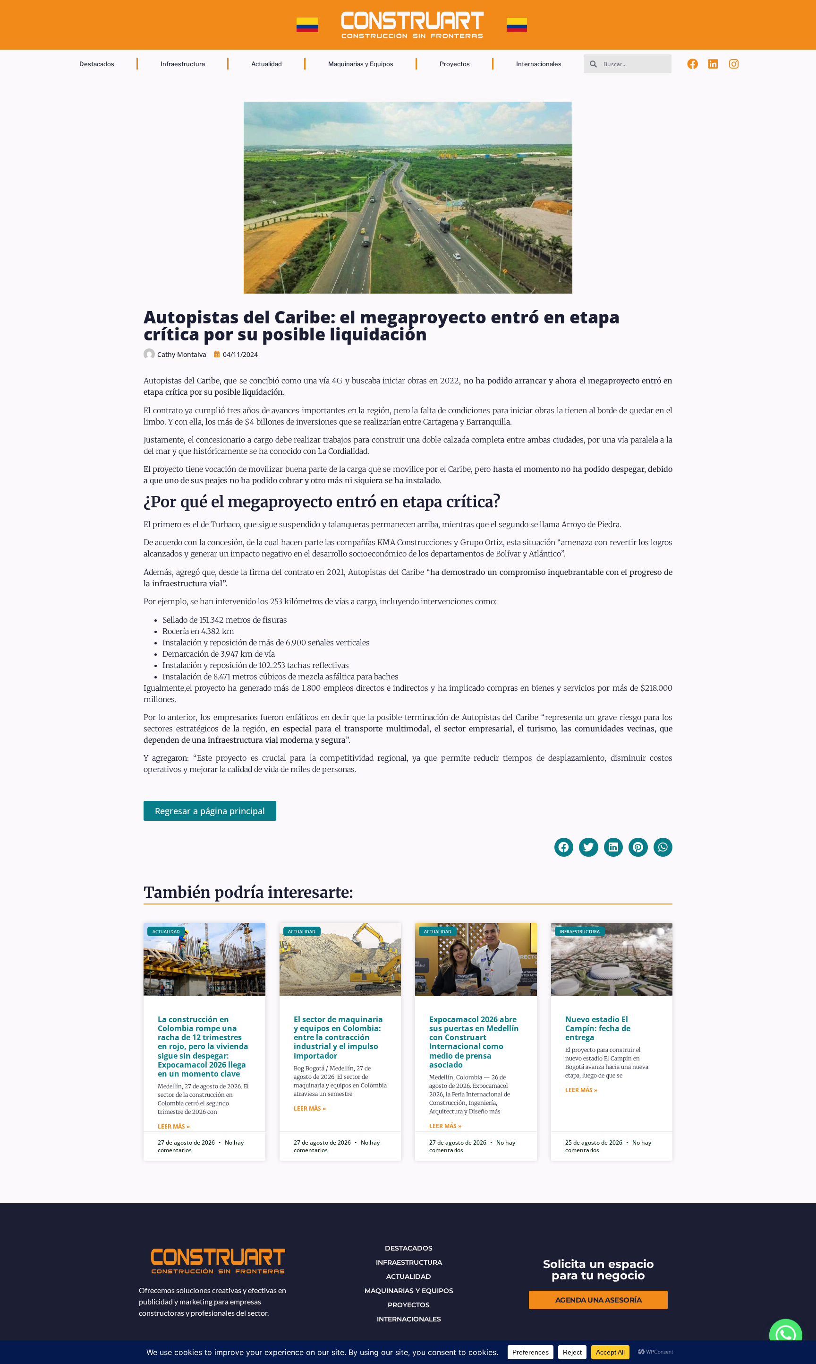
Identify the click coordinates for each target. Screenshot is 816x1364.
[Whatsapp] (785, 1335)
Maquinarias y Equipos (360, 64)
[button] (564, 847)
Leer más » (174, 1126)
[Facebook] (692, 63)
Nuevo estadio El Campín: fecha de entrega (597, 1028)
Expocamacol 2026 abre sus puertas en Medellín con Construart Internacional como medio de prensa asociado (474, 1042)
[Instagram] (733, 63)
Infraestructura (183, 64)
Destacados (96, 64)
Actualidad (266, 64)
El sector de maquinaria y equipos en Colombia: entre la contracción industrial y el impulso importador (338, 1037)
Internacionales (538, 64)
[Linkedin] (713, 63)
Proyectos (455, 64)
